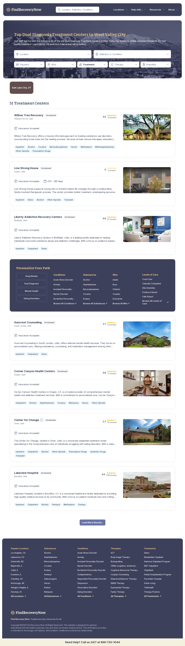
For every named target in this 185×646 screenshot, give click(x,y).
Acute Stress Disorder (63, 280)
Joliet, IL (14, 570)
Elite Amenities (148, 288)
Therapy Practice (152, 592)
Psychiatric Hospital (152, 579)
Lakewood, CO (17, 557)
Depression (82, 583)
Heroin (47, 583)
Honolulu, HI (16, 592)
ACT (113, 553)
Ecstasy (86, 299)
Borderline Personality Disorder (63, 299)
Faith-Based (147, 296)
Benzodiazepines (91, 289)
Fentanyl (48, 574)
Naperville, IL (16, 566)
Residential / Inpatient (153, 557)
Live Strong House (26, 168)
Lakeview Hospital (26, 473)
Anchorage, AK (17, 583)
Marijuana (48, 592)
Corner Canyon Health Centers (34, 371)
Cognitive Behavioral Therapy (124, 570)
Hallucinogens (50, 579)
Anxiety (56, 284)
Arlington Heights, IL (19, 587)
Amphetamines (89, 284)
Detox (147, 553)
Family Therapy (118, 592)
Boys (115, 284)
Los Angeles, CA (18, 553)
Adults (115, 280)
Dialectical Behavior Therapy (124, 579)
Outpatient (148, 570)
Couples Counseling (120, 574)
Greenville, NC (17, 561)
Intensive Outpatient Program (157, 561)
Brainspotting (116, 561)
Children (116, 289)
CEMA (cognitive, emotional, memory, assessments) (123, 566)
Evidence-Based (149, 292)
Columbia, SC (17, 579)
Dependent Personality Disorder (91, 579)
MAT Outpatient (151, 566)
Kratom (47, 587)
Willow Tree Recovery (28, 115)
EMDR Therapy (117, 583)
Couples (116, 294)
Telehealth (149, 587)
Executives (117, 299)
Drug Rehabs (31, 276)
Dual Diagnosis (31, 283)
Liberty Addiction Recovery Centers (38, 217)
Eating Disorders (31, 298)
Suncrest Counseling (28, 322)
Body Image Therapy (120, 557)
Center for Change (26, 420)
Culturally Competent (151, 283)
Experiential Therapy (120, 587)
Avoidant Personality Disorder (62, 289)
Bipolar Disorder (60, 294)
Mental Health (31, 291)
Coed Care (147, 279)
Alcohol (86, 280)
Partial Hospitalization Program (157, 574)
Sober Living (149, 583)
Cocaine (87, 294)
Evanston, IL (16, 574)
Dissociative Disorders (87, 587)
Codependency (84, 574)
